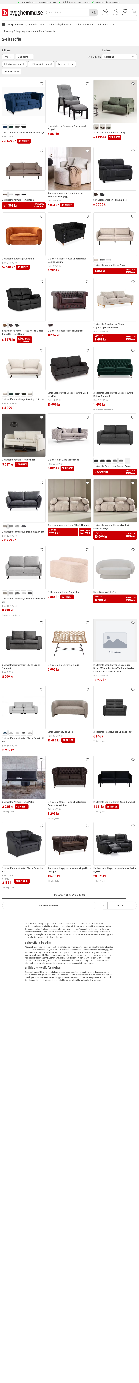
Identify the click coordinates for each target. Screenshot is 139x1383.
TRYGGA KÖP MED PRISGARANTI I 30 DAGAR (38, 2)
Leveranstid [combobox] (64, 64)
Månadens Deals (106, 24)
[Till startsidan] (22, 12)
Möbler (31, 31)
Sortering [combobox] (109, 56)
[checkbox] (14, 64)
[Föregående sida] (103, 905)
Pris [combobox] (6, 56)
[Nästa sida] (133, 905)
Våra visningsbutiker (59, 24)
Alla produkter (15, 24)
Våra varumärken (84, 24)
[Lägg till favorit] (42, 84)
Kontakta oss (35, 24)
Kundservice (105, 15)
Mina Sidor (116, 15)
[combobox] (118, 905)
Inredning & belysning (15, 31)
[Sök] (94, 12)
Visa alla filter (11, 71)
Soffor (40, 31)
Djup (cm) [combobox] (23, 56)
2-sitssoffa (50, 31)
